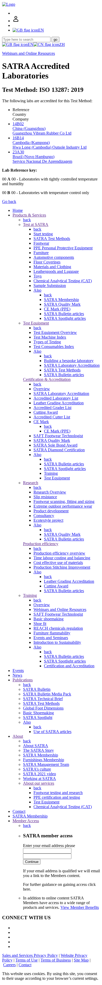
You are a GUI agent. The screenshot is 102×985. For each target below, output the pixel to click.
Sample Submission (49, 285)
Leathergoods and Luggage (56, 271)
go (55, 39)
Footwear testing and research (58, 792)
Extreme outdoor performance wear (62, 506)
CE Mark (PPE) (57, 309)
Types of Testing (47, 342)
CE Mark (41, 421)
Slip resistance (45, 497)
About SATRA (35, 745)
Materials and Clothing (52, 267)
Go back (9, 201)
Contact (19, 811)
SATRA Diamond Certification (59, 450)
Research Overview (49, 492)
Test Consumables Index (53, 346)
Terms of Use (26, 960)
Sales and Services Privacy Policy (30, 955)
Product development (51, 511)
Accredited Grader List (52, 407)
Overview (41, 389)
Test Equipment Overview (55, 332)
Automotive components (53, 257)
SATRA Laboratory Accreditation (72, 365)
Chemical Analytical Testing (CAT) (62, 281)
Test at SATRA (35, 224)
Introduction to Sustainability (57, 642)
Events (18, 670)
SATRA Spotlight (37, 717)
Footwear (41, 243)
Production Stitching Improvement (61, 567)
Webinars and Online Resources (28, 53)
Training (51, 473)
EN (30, 44)
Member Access (26, 821)
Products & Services (29, 215)
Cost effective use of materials (58, 562)
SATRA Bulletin (36, 689)
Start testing (43, 234)
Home (18, 210)
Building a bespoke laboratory (69, 360)
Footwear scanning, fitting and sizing (63, 501)
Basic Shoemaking (38, 713)
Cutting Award (45, 412)
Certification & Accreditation (47, 379)
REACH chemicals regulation (58, 628)
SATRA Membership (61, 299)
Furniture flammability (51, 633)
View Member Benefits (79, 907)
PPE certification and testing (56, 797)
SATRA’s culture (37, 769)
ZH (62, 44)
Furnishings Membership (43, 760)
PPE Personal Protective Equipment (63, 248)
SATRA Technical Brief (43, 698)
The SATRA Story (38, 750)
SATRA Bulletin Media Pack (47, 694)
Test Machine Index (49, 337)
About (18, 736)
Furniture (41, 252)
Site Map (81, 960)
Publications (23, 680)
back (27, 220)
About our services (38, 783)
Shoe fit (39, 623)
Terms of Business (56, 960)
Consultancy (43, 515)
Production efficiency (40, 544)
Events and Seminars (50, 637)
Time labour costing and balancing (61, 558)
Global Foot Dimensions (43, 708)
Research (30, 483)
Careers (9, 965)
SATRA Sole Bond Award (55, 445)
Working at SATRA (39, 778)
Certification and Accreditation (69, 666)
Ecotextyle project (48, 520)
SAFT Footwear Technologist (58, 436)
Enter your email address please (49, 845)
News (17, 675)
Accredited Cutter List (51, 417)
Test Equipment (36, 323)
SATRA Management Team (46, 764)
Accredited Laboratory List (55, 398)
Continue (31, 862)
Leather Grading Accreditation (58, 403)
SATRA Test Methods (51, 238)
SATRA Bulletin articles (64, 313)
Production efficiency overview (59, 553)
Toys (37, 276)
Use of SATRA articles (52, 731)
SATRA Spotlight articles (65, 318)
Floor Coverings (46, 262)
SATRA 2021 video (39, 774)
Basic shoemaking (48, 619)
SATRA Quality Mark (62, 304)
